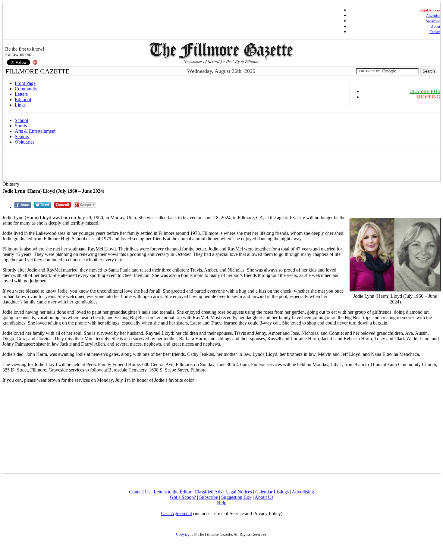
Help (221, 502)
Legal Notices (238, 491)
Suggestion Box (236, 497)
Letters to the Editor (172, 491)
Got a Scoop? (183, 497)
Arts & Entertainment (35, 131)
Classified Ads (208, 491)
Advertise (433, 16)
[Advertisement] (113, 165)
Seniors (22, 136)
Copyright (184, 534)
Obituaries (24, 142)
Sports (21, 125)
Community (26, 88)
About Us (264, 497)
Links (20, 104)
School (21, 120)
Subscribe (433, 21)
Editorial (23, 99)
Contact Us (139, 491)
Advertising (303, 491)
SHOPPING (428, 96)
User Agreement (176, 513)
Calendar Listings (272, 491)
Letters (21, 94)
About (435, 26)
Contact (434, 32)
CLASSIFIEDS (425, 91)
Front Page (25, 83)
